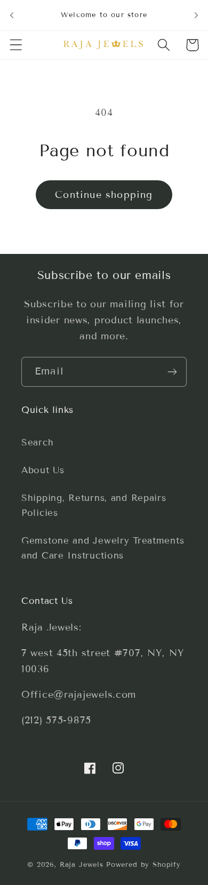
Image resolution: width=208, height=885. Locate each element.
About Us (43, 470)
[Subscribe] (172, 372)
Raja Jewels (81, 864)
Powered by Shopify (143, 864)
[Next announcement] (196, 15)
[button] (16, 45)
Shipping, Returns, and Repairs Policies (93, 505)
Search (37, 442)
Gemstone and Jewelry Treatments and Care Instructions (102, 548)
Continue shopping (104, 195)
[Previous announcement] (11, 15)
